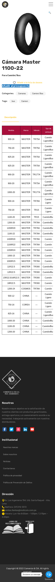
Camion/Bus (37, 93)
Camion (24, 101)
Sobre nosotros (10, 454)
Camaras (22, 93)
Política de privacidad (12, 475)
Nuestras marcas (10, 447)
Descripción (10, 117)
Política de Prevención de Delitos (17, 482)
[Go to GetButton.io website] (49, 579)
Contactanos (9, 468)
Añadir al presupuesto (15, 85)
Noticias (6, 461)
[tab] (10, 117)
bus (13, 101)
